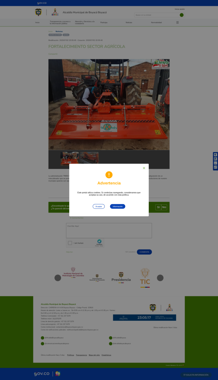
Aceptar (99, 206)
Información (117, 206)
